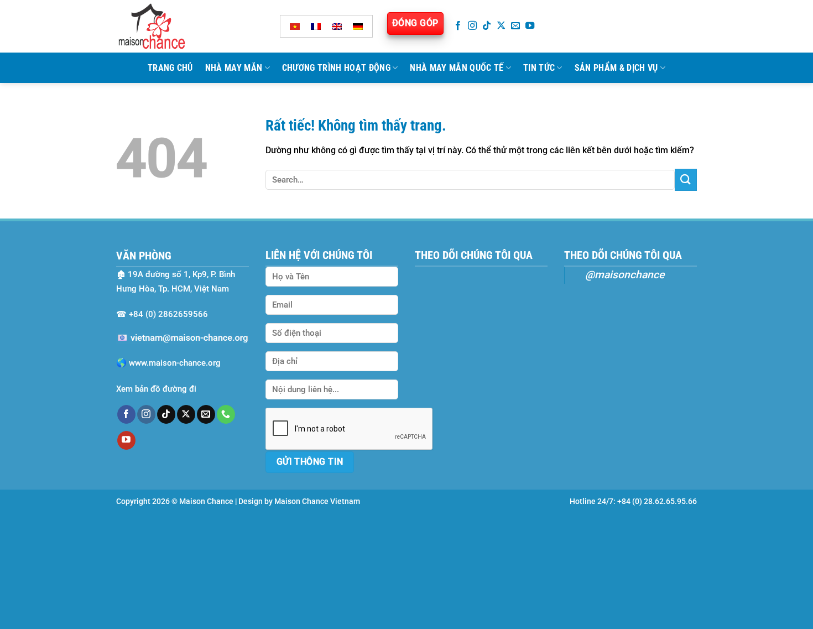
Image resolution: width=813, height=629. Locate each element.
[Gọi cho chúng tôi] (226, 414)
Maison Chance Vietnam (317, 501)
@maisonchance (624, 274)
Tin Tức (539, 68)
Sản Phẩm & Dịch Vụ (616, 68)
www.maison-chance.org (175, 363)
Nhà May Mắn (234, 68)
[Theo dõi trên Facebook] (458, 26)
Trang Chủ (170, 68)
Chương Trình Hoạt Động (336, 68)
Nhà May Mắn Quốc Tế (456, 68)
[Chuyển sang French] (315, 26)
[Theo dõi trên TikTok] (486, 26)
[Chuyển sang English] (336, 26)
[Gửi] (686, 179)
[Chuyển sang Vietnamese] (294, 26)
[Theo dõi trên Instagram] (472, 26)
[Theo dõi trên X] (501, 26)
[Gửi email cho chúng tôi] (515, 26)
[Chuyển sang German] (357, 26)
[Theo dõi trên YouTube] (529, 26)
